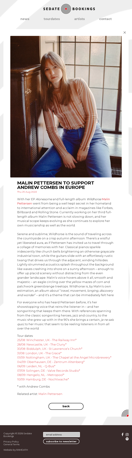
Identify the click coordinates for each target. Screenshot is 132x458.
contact (105, 19)
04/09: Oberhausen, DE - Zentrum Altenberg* (51, 362)
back (66, 406)
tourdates (52, 19)
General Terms (11, 444)
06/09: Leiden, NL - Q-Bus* (36, 366)
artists (79, 19)
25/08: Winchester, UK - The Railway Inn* (46, 340)
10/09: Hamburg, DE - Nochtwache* (43, 379)
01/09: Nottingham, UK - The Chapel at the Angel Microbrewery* (64, 357)
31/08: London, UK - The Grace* (39, 353)
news (24, 19)
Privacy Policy (11, 441)
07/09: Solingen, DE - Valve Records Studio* (48, 370)
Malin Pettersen (50, 394)
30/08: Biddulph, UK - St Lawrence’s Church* (49, 348)
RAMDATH (22, 449)
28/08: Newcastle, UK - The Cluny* (42, 344)
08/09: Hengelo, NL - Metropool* (40, 375)
